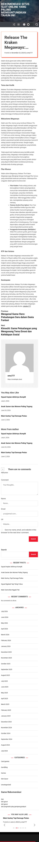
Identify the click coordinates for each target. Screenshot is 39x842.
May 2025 (4, 693)
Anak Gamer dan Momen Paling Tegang (16, 406)
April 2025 (4, 698)
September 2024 (6, 739)
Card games (5, 761)
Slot (2, 799)
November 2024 (6, 727)
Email (3, 509)
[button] (4, 825)
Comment (5, 480)
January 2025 (6, 716)
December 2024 (6, 722)
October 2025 (5, 664)
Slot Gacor (4, 779)
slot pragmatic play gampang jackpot (13, 806)
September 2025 (6, 669)
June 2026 (4, 617)
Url (2, 519)
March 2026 (5, 635)
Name (3, 499)
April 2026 (4, 629)
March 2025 (5, 704)
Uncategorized (6, 785)
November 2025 (6, 658)
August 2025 (5, 675)
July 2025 (4, 681)
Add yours (4, 472)
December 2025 (6, 652)
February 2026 (6, 640)
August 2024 (5, 745)
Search (4, 550)
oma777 (30, 53)
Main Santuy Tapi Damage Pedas (14, 416)
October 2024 (5, 733)
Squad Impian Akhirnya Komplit (13, 397)
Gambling (4, 767)
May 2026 (4, 623)
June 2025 (4, 687)
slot (36, 66)
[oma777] (19, 358)
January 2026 (6, 646)
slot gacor (4, 802)
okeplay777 (27, 306)
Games (3, 773)
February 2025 (6, 710)
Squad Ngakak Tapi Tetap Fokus (12, 584)
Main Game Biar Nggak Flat (10, 590)
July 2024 (4, 751)
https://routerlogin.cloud (15, 379)
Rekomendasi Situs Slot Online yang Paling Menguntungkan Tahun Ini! (15, 10)
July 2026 (4, 611)
